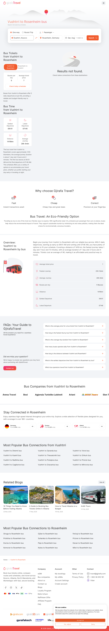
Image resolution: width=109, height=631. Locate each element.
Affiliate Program (45, 601)
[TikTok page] (21, 587)
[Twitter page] (16, 587)
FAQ (39, 604)
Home (5, 560)
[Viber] (88, 580)
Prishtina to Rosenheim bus (14, 538)
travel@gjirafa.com (98, 574)
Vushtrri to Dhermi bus (12, 451)
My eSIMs (59, 577)
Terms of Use (77, 574)
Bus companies (44, 577)
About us (41, 580)
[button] (74, 326)
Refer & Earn (43, 594)
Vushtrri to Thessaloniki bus (49, 455)
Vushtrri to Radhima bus (13, 460)
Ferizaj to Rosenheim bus (83, 534)
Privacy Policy (78, 577)
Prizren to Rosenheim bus (83, 538)
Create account (61, 584)
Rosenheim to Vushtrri (22, 67)
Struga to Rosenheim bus (13, 534)
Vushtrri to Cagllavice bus (13, 465)
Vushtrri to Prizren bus (82, 460)
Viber (92, 580)
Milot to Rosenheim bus (82, 548)
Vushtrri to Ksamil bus (12, 455)
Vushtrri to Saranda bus (47, 451)
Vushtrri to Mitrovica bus (83, 465)
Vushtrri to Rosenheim (10, 67)
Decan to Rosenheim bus (83, 543)
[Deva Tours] (85, 394)
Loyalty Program (44, 591)
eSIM (40, 574)
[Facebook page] (6, 587)
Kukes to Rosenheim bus (48, 548)
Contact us (10, 368)
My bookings (60, 574)
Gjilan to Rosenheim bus (47, 534)
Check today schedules (17, 86)
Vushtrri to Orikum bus (82, 455)
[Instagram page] (11, 587)
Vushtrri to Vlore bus (81, 451)
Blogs (40, 587)
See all (102, 482)
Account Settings (62, 580)
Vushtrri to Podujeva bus (48, 460)
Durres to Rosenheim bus (13, 543)
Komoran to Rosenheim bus (14, 548)
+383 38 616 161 (97, 577)
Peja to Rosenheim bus (47, 543)
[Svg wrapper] (16, 614)
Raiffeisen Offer (44, 597)
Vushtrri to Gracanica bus (48, 465)
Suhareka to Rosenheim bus (49, 538)
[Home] (11, 3)
